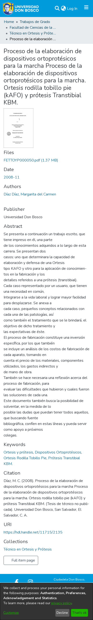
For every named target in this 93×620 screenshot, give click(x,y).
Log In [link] (72, 8)
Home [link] (9, 21)
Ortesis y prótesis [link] (18, 452)
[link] (31, 160)
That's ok (79, 612)
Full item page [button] (22, 560)
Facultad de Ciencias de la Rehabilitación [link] (33, 27)
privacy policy (61, 603)
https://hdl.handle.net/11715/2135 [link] (33, 532)
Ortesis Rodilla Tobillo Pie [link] (25, 458)
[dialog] (46, 601)
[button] (57, 8)
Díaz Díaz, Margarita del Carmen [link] (30, 194)
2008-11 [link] (12, 177)
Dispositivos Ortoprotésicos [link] (58, 452)
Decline (62, 612)
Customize (11, 612)
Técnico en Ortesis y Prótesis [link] (33, 33)
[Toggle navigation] (86, 8)
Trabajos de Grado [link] (35, 21)
